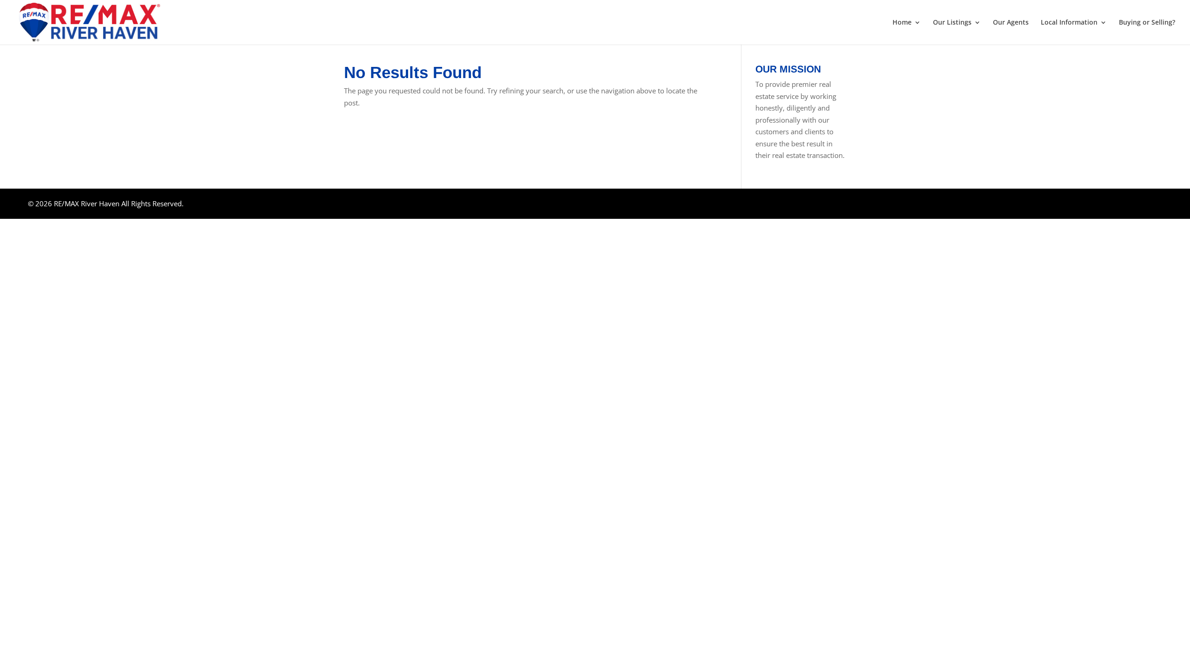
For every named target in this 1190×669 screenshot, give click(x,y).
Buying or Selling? (1147, 22)
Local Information (1069, 22)
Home (902, 22)
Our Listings (952, 22)
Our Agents (1011, 22)
